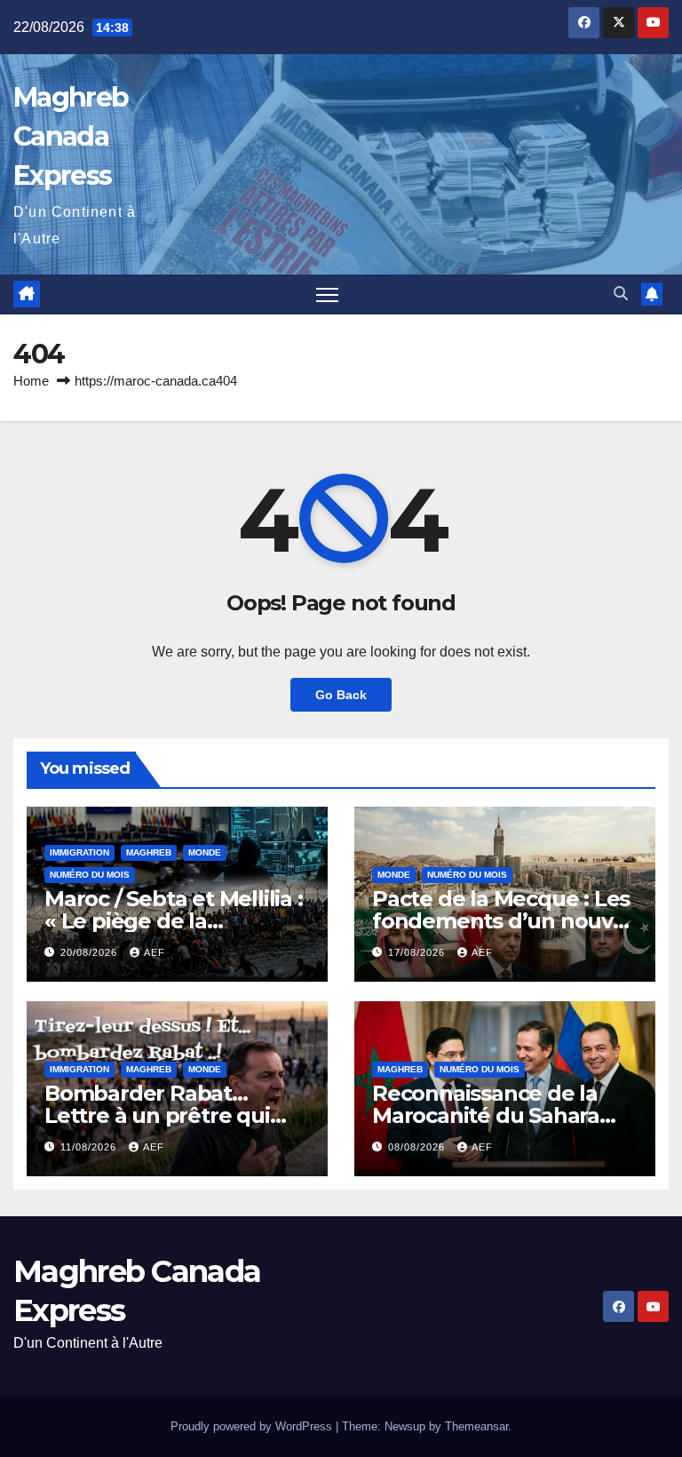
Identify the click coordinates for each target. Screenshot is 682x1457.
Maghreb (148, 852)
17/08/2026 (418, 952)
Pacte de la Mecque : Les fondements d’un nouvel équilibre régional (502, 921)
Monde (204, 852)
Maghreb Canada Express (70, 136)
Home (31, 380)
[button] (621, 293)
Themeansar (476, 1426)
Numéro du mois (90, 875)
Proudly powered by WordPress (253, 1426)
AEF (154, 952)
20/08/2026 (90, 952)
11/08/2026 (90, 1147)
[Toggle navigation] (327, 294)
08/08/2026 (418, 1147)
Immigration (79, 852)
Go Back (341, 695)
